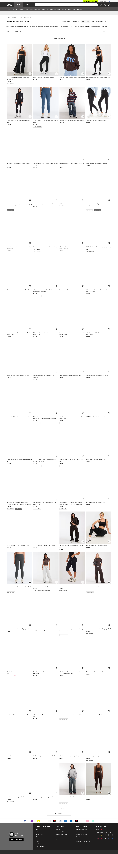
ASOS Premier (39, 836)
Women (14, 17)
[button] (98, 835)
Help (37, 829)
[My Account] (101, 4)
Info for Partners (79, 839)
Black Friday (78, 836)
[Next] (110, 21)
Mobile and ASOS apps (81, 829)
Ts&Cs (103, 852)
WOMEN (18, 5)
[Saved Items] (105, 4)
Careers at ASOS (60, 832)
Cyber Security (59, 839)
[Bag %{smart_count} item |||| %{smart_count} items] (109, 4)
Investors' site (59, 836)
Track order (38, 832)
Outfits (20, 17)
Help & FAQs (103, 1)
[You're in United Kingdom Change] (109, 1)
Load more (59, 813)
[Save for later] (30, 74)
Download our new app (90, 1)
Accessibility (108, 852)
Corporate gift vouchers (81, 834)
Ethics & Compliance (40, 846)
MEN (27, 5)
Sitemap (37, 841)
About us (58, 829)
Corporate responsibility (61, 834)
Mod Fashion (75, 21)
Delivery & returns (40, 834)
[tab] (9, 9)
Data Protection (39, 844)
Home (8, 17)
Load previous (59, 39)
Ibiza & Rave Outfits (97, 21)
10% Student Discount (41, 839)
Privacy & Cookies (97, 852)
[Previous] (61, 21)
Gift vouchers (79, 832)
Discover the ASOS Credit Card (83, 841)
